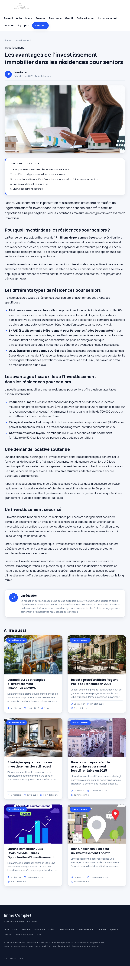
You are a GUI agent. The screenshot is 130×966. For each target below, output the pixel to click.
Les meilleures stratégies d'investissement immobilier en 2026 (26, 684)
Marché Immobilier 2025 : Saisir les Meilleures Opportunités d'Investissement (30, 853)
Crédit (69, 18)
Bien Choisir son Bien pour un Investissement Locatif (90, 851)
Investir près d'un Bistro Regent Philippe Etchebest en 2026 (94, 682)
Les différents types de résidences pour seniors (39, 174)
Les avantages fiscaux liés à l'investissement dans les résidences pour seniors (55, 179)
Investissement (107, 18)
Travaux (40, 18)
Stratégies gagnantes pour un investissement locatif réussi (29, 764)
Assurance (55, 18)
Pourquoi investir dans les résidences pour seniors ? (41, 169)
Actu (19, 18)
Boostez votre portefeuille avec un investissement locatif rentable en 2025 (90, 766)
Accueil (8, 18)
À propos (23, 25)
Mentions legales (24, 934)
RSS (39, 934)
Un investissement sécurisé (28, 188)
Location (9, 25)
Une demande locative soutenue (30, 183)
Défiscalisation (85, 18)
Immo (28, 18)
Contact (40, 25)
